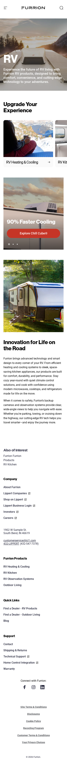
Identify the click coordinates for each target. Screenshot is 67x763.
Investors (9, 511)
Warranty (9, 668)
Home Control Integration (19, 662)
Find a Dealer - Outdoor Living (21, 614)
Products (8, 460)
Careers (8, 518)
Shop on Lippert (13, 499)
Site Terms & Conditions (33, 707)
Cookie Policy (33, 721)
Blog (6, 620)
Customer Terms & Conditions (33, 735)
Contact (8, 644)
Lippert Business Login (17, 505)
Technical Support (14, 656)
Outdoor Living (12, 585)
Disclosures (33, 714)
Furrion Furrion (12, 456)
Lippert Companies (15, 493)
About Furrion (11, 487)
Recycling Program (33, 728)
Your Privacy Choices (33, 742)
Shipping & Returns (15, 650)
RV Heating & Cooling (16, 566)
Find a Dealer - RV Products (20, 608)
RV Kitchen (10, 464)
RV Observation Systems (18, 579)
